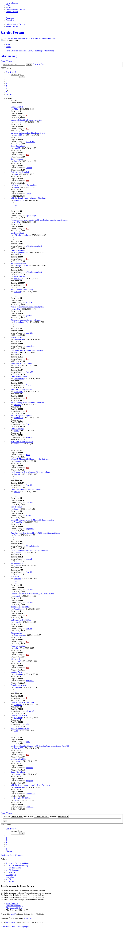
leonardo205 (19, 339)
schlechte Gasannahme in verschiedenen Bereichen (30, 785)
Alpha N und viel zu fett (20, 729)
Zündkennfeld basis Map (20, 607)
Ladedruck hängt (17, 429)
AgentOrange (19, 200)
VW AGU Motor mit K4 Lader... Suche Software (30, 459)
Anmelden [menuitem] (10, 18)
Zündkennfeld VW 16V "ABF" (23, 702)
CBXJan (17, 687)
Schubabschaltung (18, 146)
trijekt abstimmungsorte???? (21, 389)
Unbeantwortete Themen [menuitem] (15, 24)
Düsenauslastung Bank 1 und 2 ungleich (26, 120)
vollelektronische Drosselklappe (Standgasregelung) (30, 472)
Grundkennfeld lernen (19, 685)
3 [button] (6, 83)
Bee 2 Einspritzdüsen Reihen (22, 442)
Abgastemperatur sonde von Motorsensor (26, 320)
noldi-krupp (18, 122)
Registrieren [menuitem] (10, 20)
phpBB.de (27, 918)
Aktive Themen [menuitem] (12, 26)
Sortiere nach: (28, 816)
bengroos (17, 761)
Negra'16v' (18, 522)
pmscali (17, 552)
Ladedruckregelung (18, 250)
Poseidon (29, 424)
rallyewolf (30, 711)
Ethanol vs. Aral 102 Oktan (21, 363)
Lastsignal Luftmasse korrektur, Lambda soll (28, 133)
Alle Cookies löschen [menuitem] (14, 908)
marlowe (17, 292)
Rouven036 (18, 418)
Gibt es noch (15, 659)
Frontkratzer (30, 385)
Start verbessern (17, 159)
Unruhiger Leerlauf (18, 276)
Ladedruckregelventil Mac (21, 620)
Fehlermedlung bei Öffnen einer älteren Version (29, 402)
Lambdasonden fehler (19, 376)
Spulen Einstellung (18, 772)
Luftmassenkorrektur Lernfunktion (24, 185)
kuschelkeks (18, 392)
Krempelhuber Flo (21, 252)
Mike (16, 109)
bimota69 (17, 661)
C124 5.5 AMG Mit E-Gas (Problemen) (26, 489)
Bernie (16, 187)
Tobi (27, 115)
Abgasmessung (16, 633)
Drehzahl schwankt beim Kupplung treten (27, 350)
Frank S (29, 302)
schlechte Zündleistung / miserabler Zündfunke (28, 198)
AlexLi (16, 352)
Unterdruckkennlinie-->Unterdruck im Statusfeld (29, 550)
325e (16, 800)
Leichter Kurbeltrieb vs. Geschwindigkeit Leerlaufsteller (32, 594)
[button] (11, 72)
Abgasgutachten (17, 337)
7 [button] (6, 92)
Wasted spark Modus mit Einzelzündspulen (27, 307)
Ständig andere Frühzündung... (22, 289)
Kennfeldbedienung (18, 263)
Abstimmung (9, 55)
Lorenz (16, 444)
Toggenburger (19, 635)
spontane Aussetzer (18, 672)
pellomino (18, 674)
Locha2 (17, 161)
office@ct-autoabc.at (22, 235)
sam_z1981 (18, 135)
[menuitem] (12, 3)
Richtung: (54, 816)
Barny (16, 509)
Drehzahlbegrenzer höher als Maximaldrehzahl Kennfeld (32, 520)
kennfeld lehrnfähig (18, 759)
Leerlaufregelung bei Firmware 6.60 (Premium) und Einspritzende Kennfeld (40, 746)
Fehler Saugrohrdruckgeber (21, 415)
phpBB (13, 914)
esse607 (17, 148)
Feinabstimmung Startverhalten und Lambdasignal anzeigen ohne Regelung (39, 220)
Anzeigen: (7, 816)
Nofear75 (17, 365)
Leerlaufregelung (17, 233)
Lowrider (29, 333)
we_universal (10, 922)
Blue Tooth (15, 576)
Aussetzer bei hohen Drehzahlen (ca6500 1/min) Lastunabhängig (35, 533)
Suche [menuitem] (8, 47)
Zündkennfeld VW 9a (19, 715)
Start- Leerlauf (16, 507)
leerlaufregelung (17, 563)
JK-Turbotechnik (32, 546)
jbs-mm (17, 461)
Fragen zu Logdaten (18, 646)
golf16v (17, 222)
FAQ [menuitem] (8, 44)
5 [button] (6, 88)
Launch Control (17, 107)
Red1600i (18, 279)
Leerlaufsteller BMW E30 (21, 798)
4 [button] (6, 86)
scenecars (29, 437)
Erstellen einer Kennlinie (20, 172)
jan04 (16, 174)
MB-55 (17, 492)
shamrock (17, 405)
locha (16, 648)
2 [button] (6, 81)
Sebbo (16, 535)
